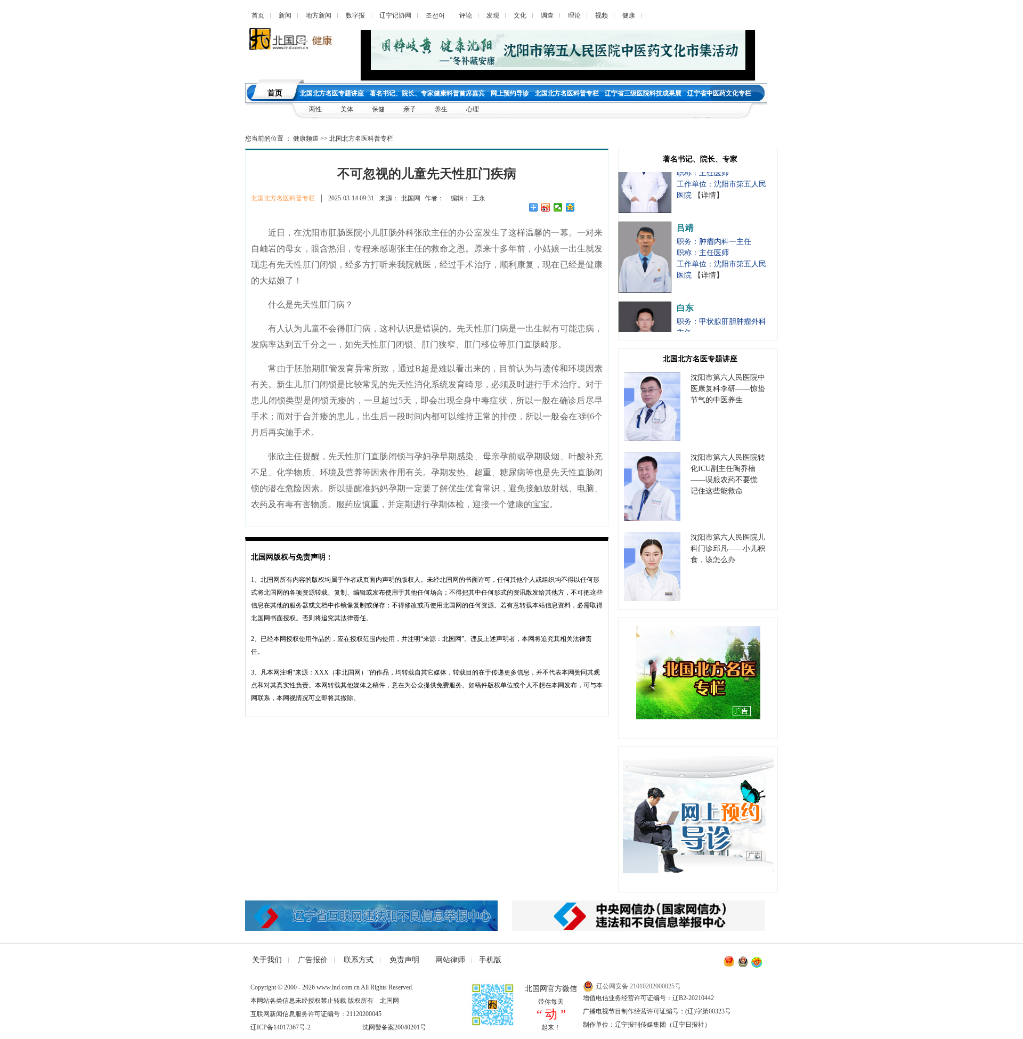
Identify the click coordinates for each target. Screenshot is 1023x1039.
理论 (574, 15)
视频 (601, 15)
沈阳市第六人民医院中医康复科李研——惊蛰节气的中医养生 (728, 389)
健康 (628, 15)
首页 (257, 15)
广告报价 (313, 960)
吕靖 (685, 212)
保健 (378, 109)
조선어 (435, 15)
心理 (472, 109)
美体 (347, 109)
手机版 (490, 960)
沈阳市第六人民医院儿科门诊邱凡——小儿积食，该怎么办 (728, 548)
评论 (465, 15)
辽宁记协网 (395, 15)
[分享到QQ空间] (570, 207)
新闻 (285, 15)
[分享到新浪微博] (545, 207)
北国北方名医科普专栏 (361, 138)
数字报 (355, 15)
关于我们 (267, 960)
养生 (441, 109)
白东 (685, 292)
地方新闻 (318, 15)
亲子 (410, 109)
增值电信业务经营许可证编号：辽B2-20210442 (648, 998)
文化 (520, 15)
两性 (315, 109)
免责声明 (404, 960)
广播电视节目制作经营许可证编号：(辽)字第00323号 (657, 1011)
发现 (492, 15)
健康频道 (306, 138)
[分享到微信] (558, 207)
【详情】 (709, 180)
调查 (547, 15)
